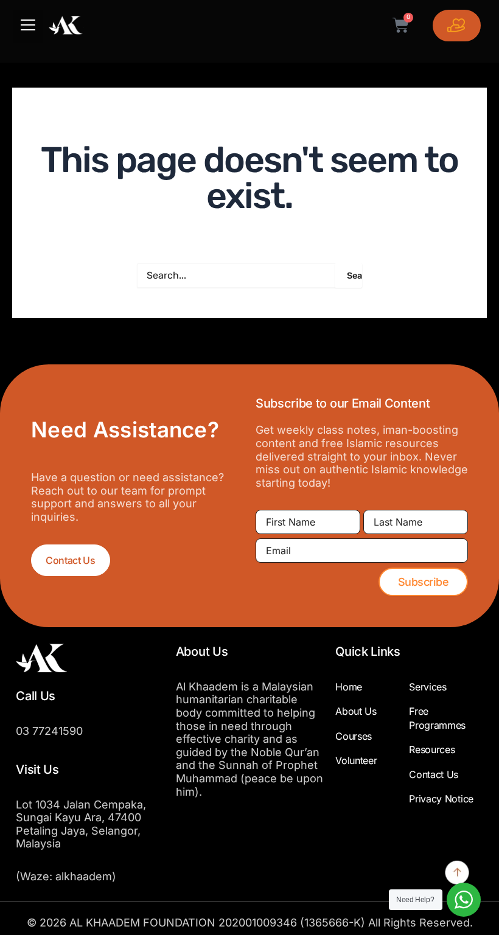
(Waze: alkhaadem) (66, 876)
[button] (28, 26)
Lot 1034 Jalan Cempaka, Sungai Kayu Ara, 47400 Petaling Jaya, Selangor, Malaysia (81, 824)
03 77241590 (49, 731)
